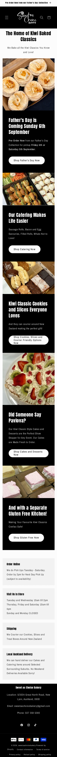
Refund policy (29, 754)
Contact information (25, 749)
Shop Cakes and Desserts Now (28, 453)
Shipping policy (44, 754)
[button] (6, 17)
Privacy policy (15, 754)
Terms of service (43, 749)
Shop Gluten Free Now (26, 537)
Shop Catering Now (24, 249)
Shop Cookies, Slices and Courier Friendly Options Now (28, 340)
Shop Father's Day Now (27, 160)
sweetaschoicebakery (27, 745)
